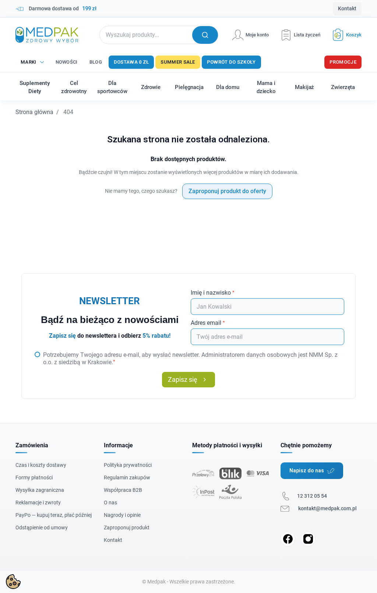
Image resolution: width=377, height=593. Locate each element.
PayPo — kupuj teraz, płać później (53, 515)
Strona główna (34, 112)
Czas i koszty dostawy (40, 465)
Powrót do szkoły (231, 62)
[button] (344, 35)
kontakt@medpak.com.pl (327, 508)
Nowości (67, 62)
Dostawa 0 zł (131, 62)
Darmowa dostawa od (62, 8)
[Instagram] (308, 539)
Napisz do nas (306, 470)
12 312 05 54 (312, 496)
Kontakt (347, 8)
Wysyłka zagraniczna (39, 490)
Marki (28, 62)
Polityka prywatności (128, 465)
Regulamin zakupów (127, 477)
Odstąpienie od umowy (41, 527)
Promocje (343, 62)
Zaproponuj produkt (126, 527)
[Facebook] (288, 539)
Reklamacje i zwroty (38, 502)
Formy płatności (34, 477)
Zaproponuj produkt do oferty (227, 191)
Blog (95, 62)
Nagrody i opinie (122, 515)
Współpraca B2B (123, 490)
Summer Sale (178, 62)
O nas (110, 502)
